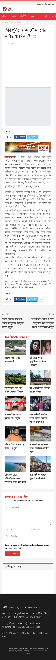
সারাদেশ (33, 16)
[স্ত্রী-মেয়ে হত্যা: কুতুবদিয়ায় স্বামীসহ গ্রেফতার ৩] (40, 347)
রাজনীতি (23, 16)
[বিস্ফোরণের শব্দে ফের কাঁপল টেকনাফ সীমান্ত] (15, 377)
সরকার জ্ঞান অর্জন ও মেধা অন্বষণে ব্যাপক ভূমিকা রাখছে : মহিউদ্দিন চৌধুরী (42, 323)
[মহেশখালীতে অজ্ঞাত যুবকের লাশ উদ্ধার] (15, 403)
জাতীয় (13, 16)
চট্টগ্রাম (4, 16)
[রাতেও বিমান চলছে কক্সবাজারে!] (15, 347)
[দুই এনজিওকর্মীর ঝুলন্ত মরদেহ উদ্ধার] (40, 377)
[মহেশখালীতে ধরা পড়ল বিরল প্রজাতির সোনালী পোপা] (40, 434)
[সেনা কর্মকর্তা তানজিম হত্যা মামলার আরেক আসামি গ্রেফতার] (40, 403)
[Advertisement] (28, 65)
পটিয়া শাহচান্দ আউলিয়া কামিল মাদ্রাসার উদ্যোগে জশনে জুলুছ (13, 323)
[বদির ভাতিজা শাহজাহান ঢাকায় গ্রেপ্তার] (15, 434)
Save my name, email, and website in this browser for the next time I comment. (27, 546)
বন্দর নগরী (44, 16)
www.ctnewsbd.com (37, 651)
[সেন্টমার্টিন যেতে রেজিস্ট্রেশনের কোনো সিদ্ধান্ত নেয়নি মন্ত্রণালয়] (15, 464)
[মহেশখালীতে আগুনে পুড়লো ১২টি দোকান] (40, 464)
